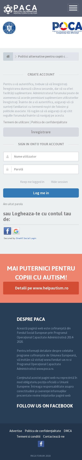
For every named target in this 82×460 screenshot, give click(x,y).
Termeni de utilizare (16, 122)
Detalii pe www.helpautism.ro (41, 287)
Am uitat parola (13, 204)
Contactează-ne (54, 436)
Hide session (59, 182)
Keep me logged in (32, 182)
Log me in (41, 192)
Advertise (15, 431)
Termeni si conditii (28, 436)
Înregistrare (41, 132)
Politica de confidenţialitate (49, 122)
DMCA (68, 431)
